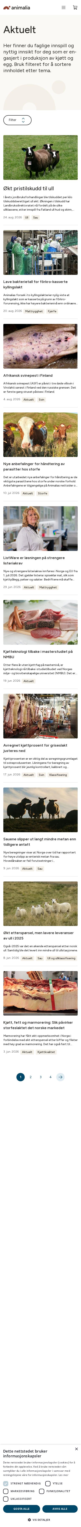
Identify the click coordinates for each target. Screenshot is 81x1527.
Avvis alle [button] (60, 1509)
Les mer (63, 1475)
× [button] (76, 1449)
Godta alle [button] (22, 1509)
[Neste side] (60, 1077)
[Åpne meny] (63, 7)
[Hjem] (16, 7)
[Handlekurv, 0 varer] (75, 7)
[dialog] (40, 1486)
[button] (40, 1519)
